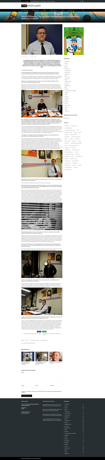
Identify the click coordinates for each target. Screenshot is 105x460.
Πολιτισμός (67, 98)
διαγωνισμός (67, 156)
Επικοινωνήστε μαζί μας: (25, 411)
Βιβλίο (66, 67)
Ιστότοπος (52, 385)
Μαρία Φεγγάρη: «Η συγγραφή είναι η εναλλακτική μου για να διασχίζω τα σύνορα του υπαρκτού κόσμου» (52, 415)
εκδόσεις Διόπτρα (79, 156)
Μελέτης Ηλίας (67, 141)
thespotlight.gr (74, 125)
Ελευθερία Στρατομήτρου (34, 340)
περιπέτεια (75, 167)
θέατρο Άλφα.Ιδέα (75, 160)
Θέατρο (66, 79)
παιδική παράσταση (68, 167)
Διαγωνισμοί (67, 72)
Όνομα (22, 385)
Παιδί (66, 94)
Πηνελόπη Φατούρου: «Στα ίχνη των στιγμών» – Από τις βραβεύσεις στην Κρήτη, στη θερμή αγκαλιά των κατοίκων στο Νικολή (52, 405)
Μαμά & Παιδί (67, 85)
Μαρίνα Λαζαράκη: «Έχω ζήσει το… (54, 363)
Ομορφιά (66, 92)
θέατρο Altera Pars (73, 158)
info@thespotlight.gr (25, 412)
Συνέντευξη (73, 147)
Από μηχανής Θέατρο (68, 132)
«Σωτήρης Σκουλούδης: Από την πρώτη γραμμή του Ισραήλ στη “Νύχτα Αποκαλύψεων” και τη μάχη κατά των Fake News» (52, 419)
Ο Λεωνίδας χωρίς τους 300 (70, 90)
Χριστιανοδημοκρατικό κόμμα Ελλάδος (28, 343)
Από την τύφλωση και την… (41, 362)
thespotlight (67, 125)
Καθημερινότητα (68, 81)
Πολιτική (23, 56)
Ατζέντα (44, 10)
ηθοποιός (66, 158)
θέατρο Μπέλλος (67, 165)
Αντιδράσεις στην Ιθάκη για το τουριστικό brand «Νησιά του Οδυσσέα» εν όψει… (43, 1)
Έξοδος (66, 76)
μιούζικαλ (79, 165)
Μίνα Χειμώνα (77, 138)
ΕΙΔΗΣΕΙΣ (66, 134)
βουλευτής (26, 340)
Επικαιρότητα (71, 10)
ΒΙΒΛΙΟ (75, 132)
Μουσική (66, 89)
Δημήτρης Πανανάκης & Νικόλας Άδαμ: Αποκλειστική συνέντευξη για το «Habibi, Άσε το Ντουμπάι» (52, 410)
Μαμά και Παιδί (53, 10)
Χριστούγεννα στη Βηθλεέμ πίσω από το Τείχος (32, 333)
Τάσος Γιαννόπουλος (76, 149)
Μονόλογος (74, 141)
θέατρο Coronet (67, 160)
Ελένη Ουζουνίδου (73, 134)
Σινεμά (66, 103)
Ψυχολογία (67, 110)
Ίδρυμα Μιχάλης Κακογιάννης (70, 130)
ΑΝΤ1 (78, 130)
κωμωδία (74, 165)
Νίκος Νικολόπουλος (44, 340)
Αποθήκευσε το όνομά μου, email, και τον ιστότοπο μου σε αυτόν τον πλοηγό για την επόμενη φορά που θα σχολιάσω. (41, 392)
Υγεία (66, 109)
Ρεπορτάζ (66, 101)
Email (37, 385)
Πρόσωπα (67, 99)
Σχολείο (66, 107)
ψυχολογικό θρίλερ (68, 169)
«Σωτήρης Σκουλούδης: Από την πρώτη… (26, 363)
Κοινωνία (67, 83)
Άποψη (62, 10)
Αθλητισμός (67, 61)
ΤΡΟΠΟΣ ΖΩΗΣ (67, 149)
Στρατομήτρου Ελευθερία (73, 145)
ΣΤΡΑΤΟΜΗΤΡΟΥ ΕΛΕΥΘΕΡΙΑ (76, 143)
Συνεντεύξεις (25, 10)
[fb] (81, 1)
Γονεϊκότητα (67, 68)
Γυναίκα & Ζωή (35, 10)
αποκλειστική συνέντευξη (69, 154)
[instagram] (83, 1)
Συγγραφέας (67, 147)
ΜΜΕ (66, 87)
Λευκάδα (71, 138)
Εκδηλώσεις (67, 74)
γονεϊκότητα (78, 154)
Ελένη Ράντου (67, 136)
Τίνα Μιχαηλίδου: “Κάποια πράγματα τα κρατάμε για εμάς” (51, 334)
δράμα (72, 156)
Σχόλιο (22, 372)
